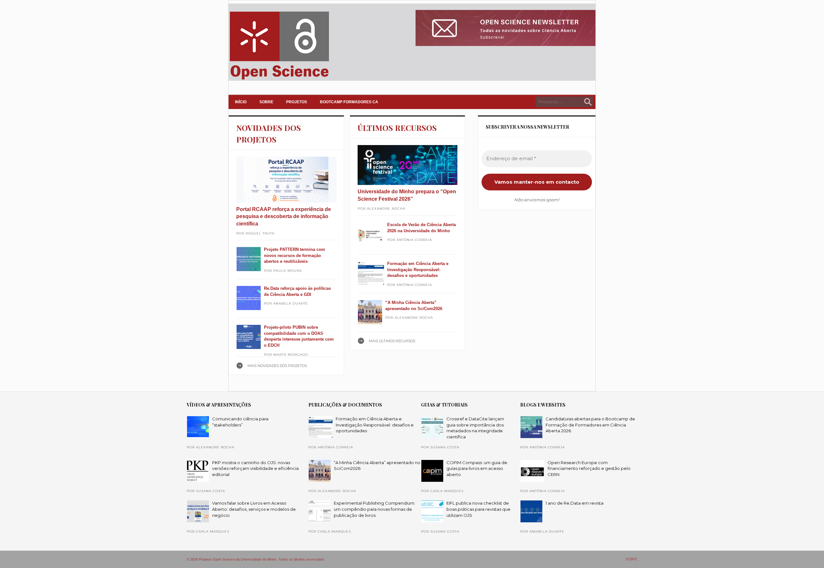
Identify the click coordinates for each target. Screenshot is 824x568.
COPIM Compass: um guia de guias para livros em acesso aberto (476, 468)
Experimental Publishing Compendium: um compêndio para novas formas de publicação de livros (374, 509)
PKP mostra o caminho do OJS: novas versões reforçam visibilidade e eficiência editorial (255, 468)
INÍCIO (241, 102)
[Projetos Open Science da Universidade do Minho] (279, 79)
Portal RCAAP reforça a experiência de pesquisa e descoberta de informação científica (283, 216)
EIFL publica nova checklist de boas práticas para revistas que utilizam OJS (478, 509)
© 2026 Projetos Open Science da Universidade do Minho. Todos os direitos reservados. (256, 559)
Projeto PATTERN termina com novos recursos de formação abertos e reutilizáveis (294, 255)
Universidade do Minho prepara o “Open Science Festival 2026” (407, 195)
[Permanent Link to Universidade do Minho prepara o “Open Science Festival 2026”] (408, 165)
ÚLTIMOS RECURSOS (397, 128)
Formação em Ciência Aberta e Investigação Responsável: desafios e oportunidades (417, 269)
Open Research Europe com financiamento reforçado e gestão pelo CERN (589, 468)
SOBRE (266, 102)
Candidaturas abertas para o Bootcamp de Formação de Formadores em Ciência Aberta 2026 (590, 424)
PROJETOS (296, 102)
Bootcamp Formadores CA (349, 102)
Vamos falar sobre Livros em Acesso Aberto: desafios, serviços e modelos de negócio (254, 509)
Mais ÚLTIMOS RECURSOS (392, 341)
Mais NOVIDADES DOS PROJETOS (277, 365)
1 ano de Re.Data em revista (575, 503)
